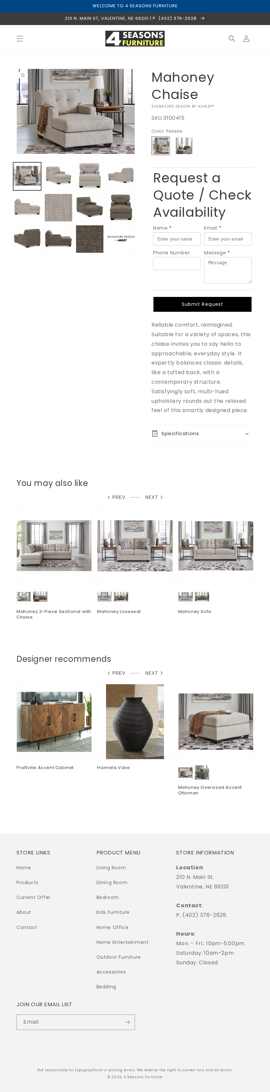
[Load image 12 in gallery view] (90, 239)
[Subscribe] (127, 1022)
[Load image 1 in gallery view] (27, 176)
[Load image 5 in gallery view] (27, 208)
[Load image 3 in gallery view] (90, 176)
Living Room (111, 867)
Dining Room (112, 882)
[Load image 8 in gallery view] (90, 208)
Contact (26, 927)
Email (213, 228)
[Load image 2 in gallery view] (58, 176)
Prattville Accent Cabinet (45, 768)
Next (151, 497)
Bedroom (107, 897)
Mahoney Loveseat (119, 612)
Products (27, 882)
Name (162, 228)
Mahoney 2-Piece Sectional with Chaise (53, 614)
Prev (118, 497)
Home (23, 867)
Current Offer (33, 897)
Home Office (112, 927)
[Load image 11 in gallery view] (58, 239)
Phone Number (171, 252)
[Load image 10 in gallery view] (27, 239)
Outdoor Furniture (118, 957)
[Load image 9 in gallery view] (121, 208)
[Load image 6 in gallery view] (58, 208)
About (23, 912)
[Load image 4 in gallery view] (121, 176)
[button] (20, 38)
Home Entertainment (122, 942)
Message (217, 252)
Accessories (111, 972)
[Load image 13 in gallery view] (121, 239)
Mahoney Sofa (194, 612)
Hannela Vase (113, 768)
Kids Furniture (113, 912)
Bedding (106, 986)
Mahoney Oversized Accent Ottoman (210, 790)
